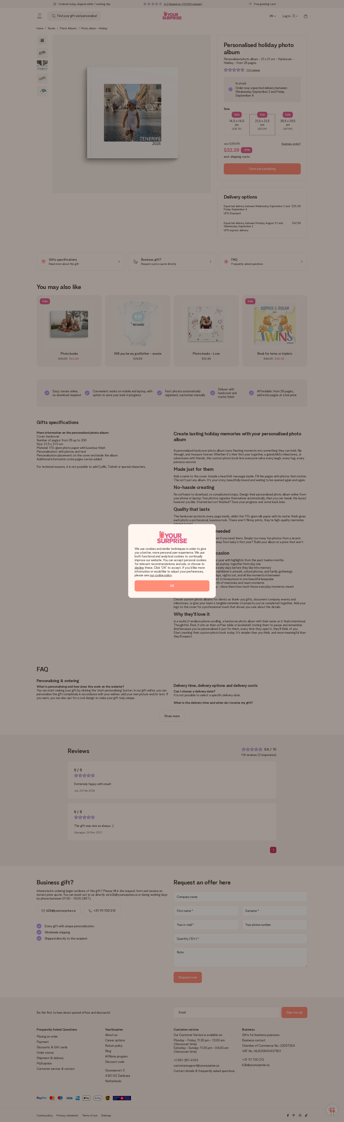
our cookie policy (161, 575)
